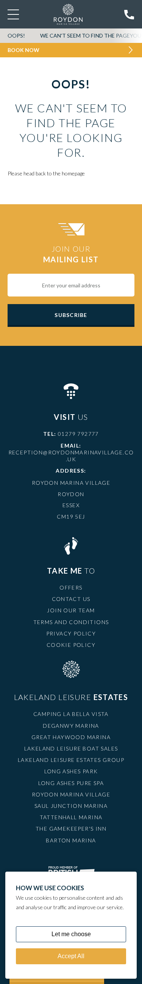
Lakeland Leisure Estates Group (71, 760)
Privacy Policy (71, 633)
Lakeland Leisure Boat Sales (71, 748)
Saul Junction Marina (71, 806)
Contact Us (71, 599)
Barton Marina (71, 840)
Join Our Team (71, 610)
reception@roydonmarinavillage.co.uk (71, 455)
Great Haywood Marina (71, 737)
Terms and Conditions (71, 622)
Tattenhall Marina (71, 817)
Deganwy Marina (71, 725)
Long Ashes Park (71, 771)
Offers (70, 587)
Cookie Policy (71, 645)
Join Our (71, 254)
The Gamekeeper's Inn (71, 828)
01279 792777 (78, 433)
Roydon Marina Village (71, 794)
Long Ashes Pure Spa (71, 783)
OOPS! (16, 35)
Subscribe (71, 315)
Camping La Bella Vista (71, 714)
